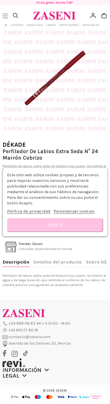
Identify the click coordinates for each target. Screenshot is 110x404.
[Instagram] (16, 354)
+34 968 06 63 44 (25, 323)
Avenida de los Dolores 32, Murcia (40, 343)
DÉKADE (14, 144)
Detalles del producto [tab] (57, 262)
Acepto (55, 224)
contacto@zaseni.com (29, 336)
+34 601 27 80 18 (23, 330)
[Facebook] (7, 354)
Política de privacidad (28, 210)
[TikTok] (25, 353)
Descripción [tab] (16, 262)
